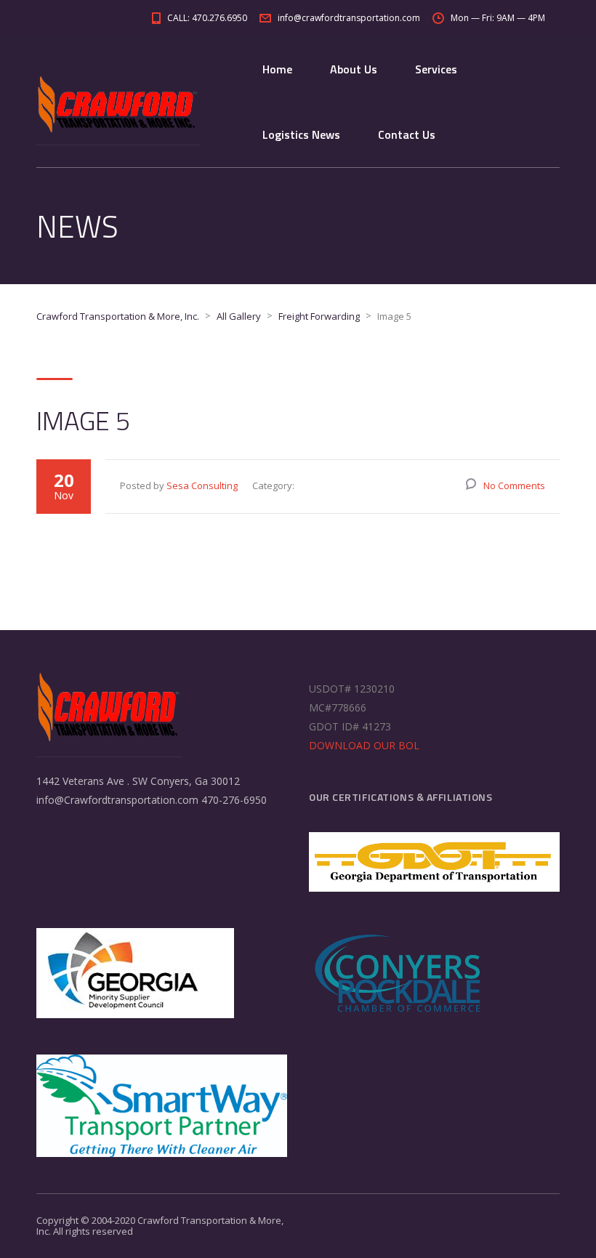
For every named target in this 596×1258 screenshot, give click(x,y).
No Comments (514, 485)
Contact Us (406, 134)
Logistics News (301, 134)
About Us (353, 69)
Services (436, 69)
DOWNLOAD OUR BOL (364, 745)
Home (277, 69)
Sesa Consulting (202, 485)
